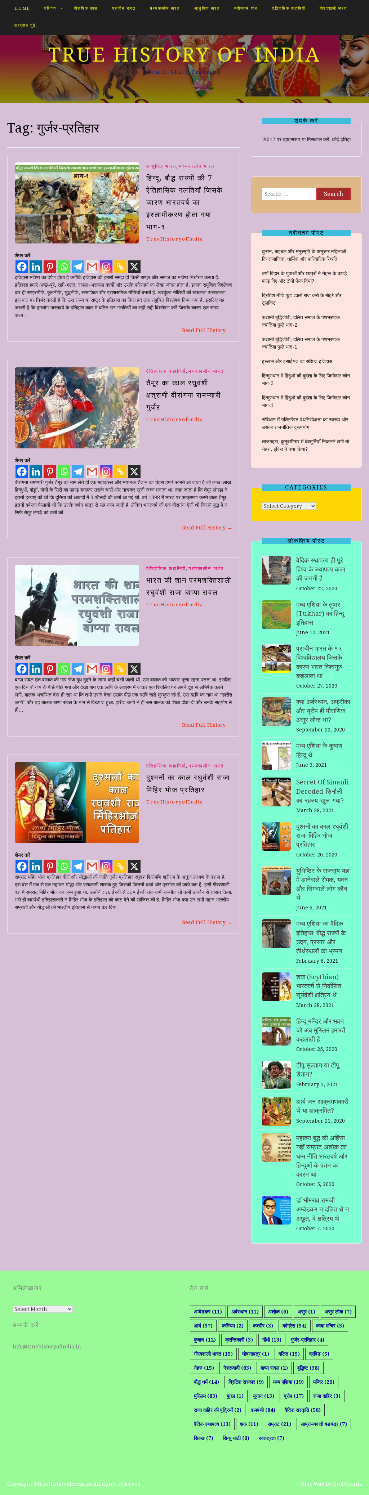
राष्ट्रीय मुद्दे (25, 25)
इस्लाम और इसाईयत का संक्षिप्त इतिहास (297, 361)
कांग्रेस (295, 1326)
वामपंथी (263, 1410)
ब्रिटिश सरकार (246, 1382)
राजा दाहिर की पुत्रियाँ (217, 1410)
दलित (289, 1354)
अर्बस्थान (245, 1312)
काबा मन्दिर (330, 1326)
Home (22, 8)
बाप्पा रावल (274, 1368)
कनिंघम (233, 1326)
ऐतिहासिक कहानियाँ (288, 8)
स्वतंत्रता (271, 1438)
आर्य (203, 1326)
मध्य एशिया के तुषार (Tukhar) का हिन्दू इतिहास (320, 613)
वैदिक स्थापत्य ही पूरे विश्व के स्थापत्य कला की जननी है (320, 569)
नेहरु (204, 1368)
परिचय (50, 8)
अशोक (278, 1312)
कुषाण (205, 1340)
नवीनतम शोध (246, 8)
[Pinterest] (50, 266)
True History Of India (184, 54)
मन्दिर (323, 1382)
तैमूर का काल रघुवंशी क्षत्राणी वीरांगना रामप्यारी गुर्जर (183, 395)
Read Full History (207, 330)
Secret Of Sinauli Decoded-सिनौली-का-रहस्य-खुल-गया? (322, 791)
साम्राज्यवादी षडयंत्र (324, 1424)
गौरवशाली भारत (333, 8)
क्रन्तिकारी (239, 1340)
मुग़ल (235, 1396)
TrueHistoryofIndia (174, 239)
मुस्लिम (205, 1396)
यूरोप (294, 1396)
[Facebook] (21, 266)
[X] (134, 266)
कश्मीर (263, 1326)
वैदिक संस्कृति (303, 1410)
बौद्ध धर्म (206, 1382)
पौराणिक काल (86, 8)
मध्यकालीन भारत (165, 8)
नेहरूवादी (237, 1368)
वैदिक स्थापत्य (212, 1424)
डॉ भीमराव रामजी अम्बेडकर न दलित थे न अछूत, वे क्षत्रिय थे (322, 1209)
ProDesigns (347, 1484)
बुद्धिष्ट (308, 1368)
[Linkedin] (36, 266)
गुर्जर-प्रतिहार (307, 1340)
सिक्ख (203, 1438)
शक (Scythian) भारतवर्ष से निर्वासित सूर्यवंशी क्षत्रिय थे (318, 986)
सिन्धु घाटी (236, 1438)
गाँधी (271, 1340)
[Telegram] (78, 266)
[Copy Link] (120, 266)
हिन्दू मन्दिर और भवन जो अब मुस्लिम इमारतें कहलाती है (320, 1030)
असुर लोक (338, 1312)
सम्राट (279, 1424)
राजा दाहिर (327, 1396)
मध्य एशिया (288, 1382)
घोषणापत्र (255, 1354)
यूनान (263, 1396)
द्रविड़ (319, 1354)
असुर (306, 1312)
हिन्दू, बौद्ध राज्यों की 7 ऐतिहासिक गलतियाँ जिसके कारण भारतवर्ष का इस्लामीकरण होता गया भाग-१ (184, 202)
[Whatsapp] (64, 266)
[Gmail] (92, 266)
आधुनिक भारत (207, 8)
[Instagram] (106, 266)
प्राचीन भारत (123, 8)
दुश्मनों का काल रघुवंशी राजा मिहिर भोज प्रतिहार (322, 835)
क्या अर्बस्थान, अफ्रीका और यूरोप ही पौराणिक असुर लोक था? (323, 711)
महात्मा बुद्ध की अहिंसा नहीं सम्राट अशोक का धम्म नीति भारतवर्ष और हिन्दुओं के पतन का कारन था (321, 1156)
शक (249, 1424)
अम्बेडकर (208, 1312)
